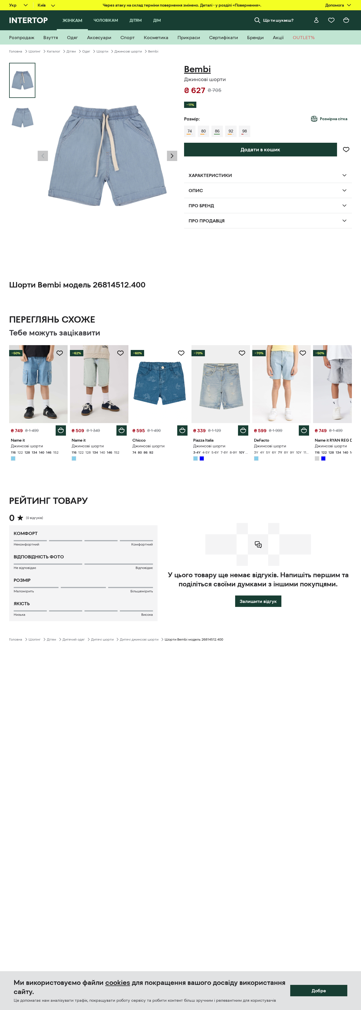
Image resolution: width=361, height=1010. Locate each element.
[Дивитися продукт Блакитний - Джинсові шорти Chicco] (160, 384)
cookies (117, 982)
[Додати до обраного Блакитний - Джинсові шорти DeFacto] (302, 353)
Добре (319, 990)
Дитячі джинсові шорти (139, 639)
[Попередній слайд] (43, 156)
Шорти (102, 51)
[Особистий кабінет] (316, 20)
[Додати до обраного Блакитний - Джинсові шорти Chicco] (181, 353)
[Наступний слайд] (172, 156)
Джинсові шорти (128, 51)
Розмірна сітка (333, 119)
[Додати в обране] (346, 149)
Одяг (86, 51)
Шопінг (35, 51)
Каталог (53, 51)
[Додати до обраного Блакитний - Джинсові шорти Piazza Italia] (242, 353)
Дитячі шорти (102, 639)
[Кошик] (346, 20)
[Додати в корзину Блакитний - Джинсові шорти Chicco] (182, 430)
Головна (15, 51)
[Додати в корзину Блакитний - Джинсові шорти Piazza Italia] (243, 430)
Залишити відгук (258, 601)
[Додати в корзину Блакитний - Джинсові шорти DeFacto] (304, 430)
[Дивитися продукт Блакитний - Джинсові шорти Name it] (38, 384)
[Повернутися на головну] (28, 20)
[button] (43, 156)
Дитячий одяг (73, 639)
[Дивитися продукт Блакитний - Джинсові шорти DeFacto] (281, 384)
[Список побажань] (331, 20)
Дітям (71, 51)
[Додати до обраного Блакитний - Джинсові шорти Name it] (59, 353)
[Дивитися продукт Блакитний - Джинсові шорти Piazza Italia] (220, 384)
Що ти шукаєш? (278, 20)
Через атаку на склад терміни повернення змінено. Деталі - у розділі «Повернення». (182, 5)
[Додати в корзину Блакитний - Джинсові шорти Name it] (61, 430)
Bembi (153, 51)
